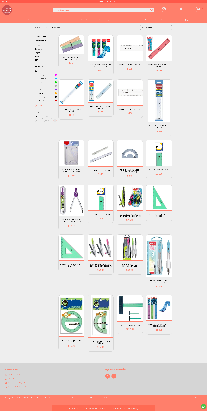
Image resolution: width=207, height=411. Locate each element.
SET (36, 60)
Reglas (37, 53)
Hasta (46, 116)
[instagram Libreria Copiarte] (3, 1)
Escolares (41, 20)
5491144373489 (14, 375)
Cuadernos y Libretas (108, 20)
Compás (38, 45)
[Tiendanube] (195, 398)
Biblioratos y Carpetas (84, 20)
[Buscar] (151, 10)
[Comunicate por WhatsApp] (203, 406)
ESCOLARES (45, 28)
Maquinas (136, 20)
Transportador (40, 56)
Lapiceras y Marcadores (60, 20)
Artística (28, 20)
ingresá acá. (85, 398)
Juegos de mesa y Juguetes (181, 20)
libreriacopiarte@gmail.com (18, 383)
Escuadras (38, 49)
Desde (37, 116)
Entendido (133, 408)
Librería (16, 20)
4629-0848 (12, 379)
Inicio (37, 28)
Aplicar (55, 120)
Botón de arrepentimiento (99, 398)
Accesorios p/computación (155, 20)
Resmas (125, 20)
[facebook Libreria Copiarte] (6, 1)
